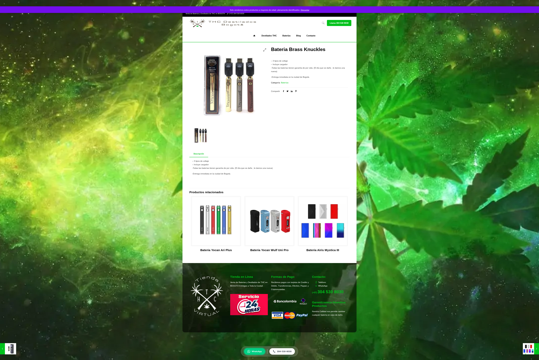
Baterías (284, 82)
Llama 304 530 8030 (339, 23)
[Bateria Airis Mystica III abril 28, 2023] (531, 348)
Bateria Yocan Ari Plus (216, 250)
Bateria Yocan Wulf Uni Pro (269, 250)
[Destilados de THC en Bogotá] (222, 23)
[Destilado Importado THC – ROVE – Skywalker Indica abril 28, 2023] (8, 348)
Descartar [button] (305, 10)
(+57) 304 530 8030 (236, 13)
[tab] (198, 154)
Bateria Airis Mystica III (322, 250)
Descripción (199, 154)
